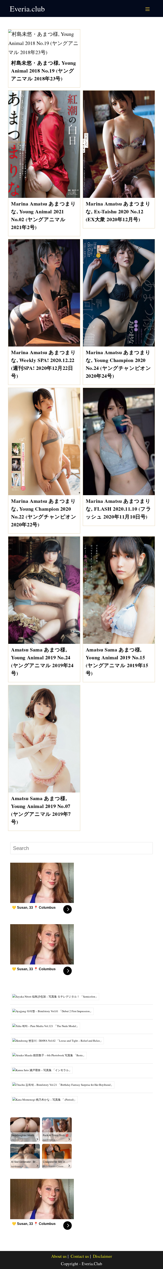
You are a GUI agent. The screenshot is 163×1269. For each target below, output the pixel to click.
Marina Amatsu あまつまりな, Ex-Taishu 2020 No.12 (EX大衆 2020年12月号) (118, 211)
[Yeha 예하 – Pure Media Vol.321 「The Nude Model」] (47, 1025)
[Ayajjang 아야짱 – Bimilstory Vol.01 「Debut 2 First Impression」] (54, 1011)
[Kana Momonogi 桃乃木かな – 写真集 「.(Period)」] (46, 1099)
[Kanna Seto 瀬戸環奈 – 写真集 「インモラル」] (43, 1070)
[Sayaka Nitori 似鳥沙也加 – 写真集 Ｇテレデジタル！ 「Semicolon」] (56, 996)
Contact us (80, 1256)
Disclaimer (102, 1256)
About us (59, 1256)
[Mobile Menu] (148, 8)
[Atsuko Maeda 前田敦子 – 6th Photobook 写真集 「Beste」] (50, 1055)
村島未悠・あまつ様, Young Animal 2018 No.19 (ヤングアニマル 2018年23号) (43, 70)
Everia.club (27, 8)
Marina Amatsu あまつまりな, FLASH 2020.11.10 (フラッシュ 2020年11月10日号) (118, 508)
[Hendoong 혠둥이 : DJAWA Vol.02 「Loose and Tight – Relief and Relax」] (59, 1040)
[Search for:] (152, 8)
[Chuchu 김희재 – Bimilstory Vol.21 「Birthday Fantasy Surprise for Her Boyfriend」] (64, 1084)
